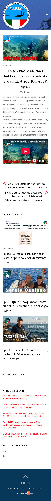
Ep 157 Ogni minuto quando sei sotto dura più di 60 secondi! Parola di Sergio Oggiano (25, 306)
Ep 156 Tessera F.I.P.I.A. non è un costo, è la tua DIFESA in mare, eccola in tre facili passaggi (25, 354)
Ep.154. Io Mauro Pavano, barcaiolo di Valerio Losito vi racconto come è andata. (25, 435)
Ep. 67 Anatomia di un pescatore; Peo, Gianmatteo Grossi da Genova (27, 185)
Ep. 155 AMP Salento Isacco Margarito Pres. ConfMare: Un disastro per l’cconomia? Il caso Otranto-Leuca (23, 425)
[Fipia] (16, 27)
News (26, 92)
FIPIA (21, 92)
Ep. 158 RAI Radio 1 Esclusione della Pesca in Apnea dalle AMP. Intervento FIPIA (24, 258)
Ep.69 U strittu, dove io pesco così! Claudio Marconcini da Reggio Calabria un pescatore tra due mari (23, 196)
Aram (32, 493)
